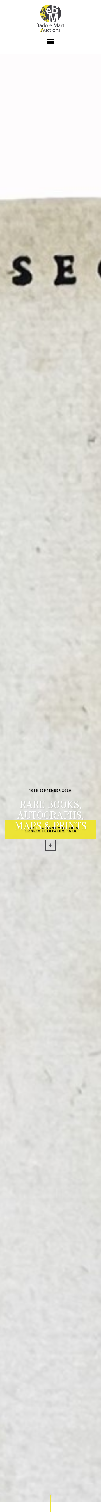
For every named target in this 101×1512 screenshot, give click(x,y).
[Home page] (50, 18)
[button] (50, 42)
